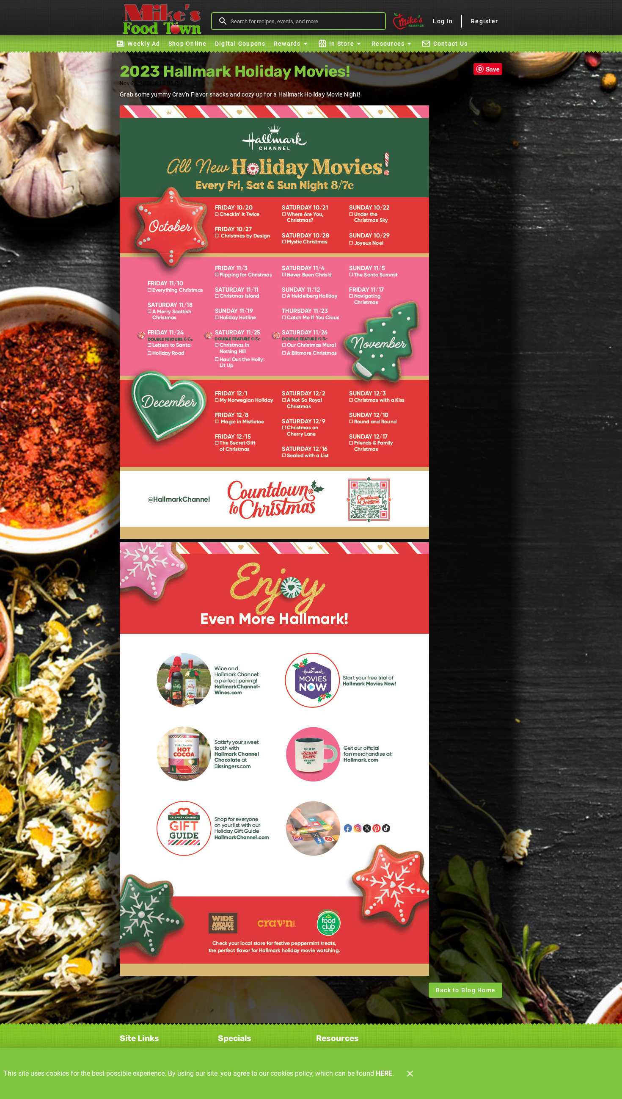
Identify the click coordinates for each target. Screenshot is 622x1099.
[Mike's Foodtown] (164, 21)
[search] (304, 21)
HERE (384, 1073)
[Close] (410, 1073)
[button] (292, 43)
